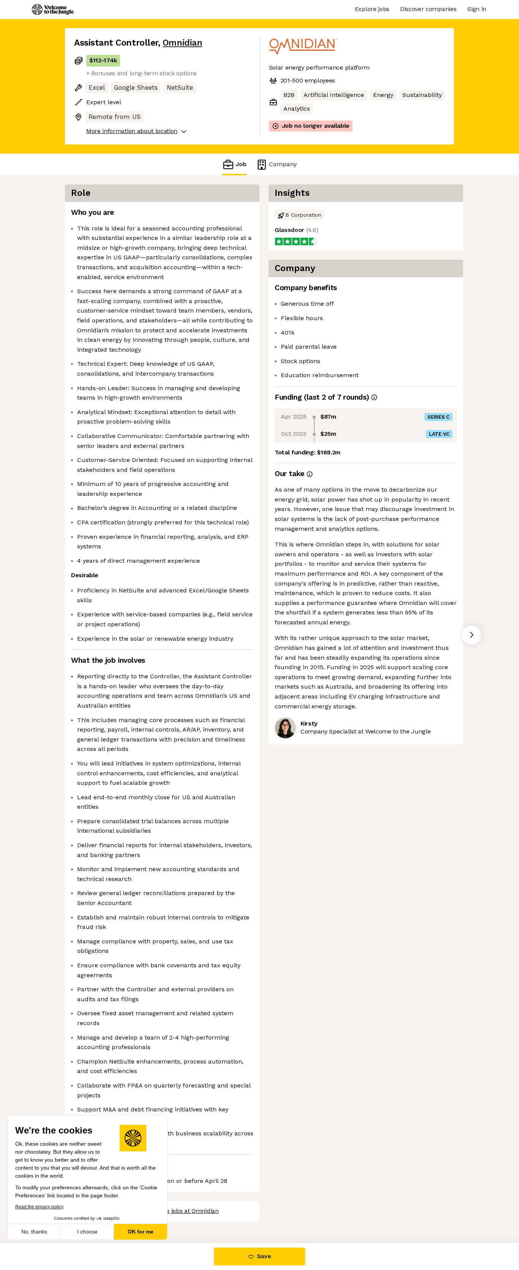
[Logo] (53, 9)
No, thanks (34, 1232)
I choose (87, 1232)
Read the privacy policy (39, 1207)
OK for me (140, 1232)
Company (283, 164)
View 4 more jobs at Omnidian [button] (176, 1210)
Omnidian (182, 43)
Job (241, 164)
